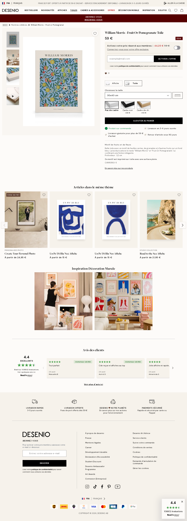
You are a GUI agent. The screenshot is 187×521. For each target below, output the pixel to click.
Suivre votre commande (144, 443)
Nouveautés (47, 10)
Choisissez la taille (114, 90)
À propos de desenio (94, 433)
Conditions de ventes (142, 447)
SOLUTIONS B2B (166, 10)
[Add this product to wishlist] (95, 33)
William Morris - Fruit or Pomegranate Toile (47, 25)
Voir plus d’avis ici (93, 384)
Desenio (101, 513)
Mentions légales (93, 443)
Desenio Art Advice (141, 433)
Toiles (73, 10)
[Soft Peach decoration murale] (63, 301)
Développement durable (96, 452)
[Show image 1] (13, 39)
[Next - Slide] (185, 108)
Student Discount (93, 461)
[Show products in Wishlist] (176, 10)
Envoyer (44, 463)
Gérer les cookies (141, 468)
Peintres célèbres (19, 25)
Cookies (136, 452)
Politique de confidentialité (145, 457)
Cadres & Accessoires (92, 10)
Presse (88, 438)
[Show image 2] (13, 57)
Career (88, 447)
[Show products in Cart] (182, 10)
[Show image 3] (13, 76)
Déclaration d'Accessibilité (97, 457)
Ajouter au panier (143, 121)
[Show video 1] (13, 96)
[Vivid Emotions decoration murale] (124, 301)
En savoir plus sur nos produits (119, 168)
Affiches (62, 10)
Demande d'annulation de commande (144, 462)
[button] (177, 95)
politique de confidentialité (129, 66)
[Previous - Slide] (102, 108)
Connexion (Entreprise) (96, 479)
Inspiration (149, 10)
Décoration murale (128, 10)
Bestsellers (31, 10)
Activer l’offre (167, 59)
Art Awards (90, 474)
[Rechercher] (170, 10)
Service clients (139, 438)
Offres (111, 10)
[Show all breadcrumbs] (5, 25)
